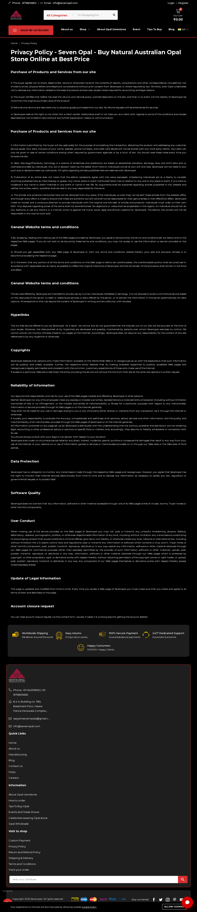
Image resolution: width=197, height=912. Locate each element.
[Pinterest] (174, 899)
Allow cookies (174, 906)
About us (67, 29)
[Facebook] (154, 899)
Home (14, 43)
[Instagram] (167, 899)
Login (171, 3)
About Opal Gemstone (111, 29)
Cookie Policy (89, 906)
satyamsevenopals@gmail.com (31, 718)
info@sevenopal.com (26, 726)
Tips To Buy (154, 29)
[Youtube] (181, 899)
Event (136, 29)
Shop (83, 29)
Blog (171, 29)
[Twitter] (161, 899)
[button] (179, 14)
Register (183, 3)
